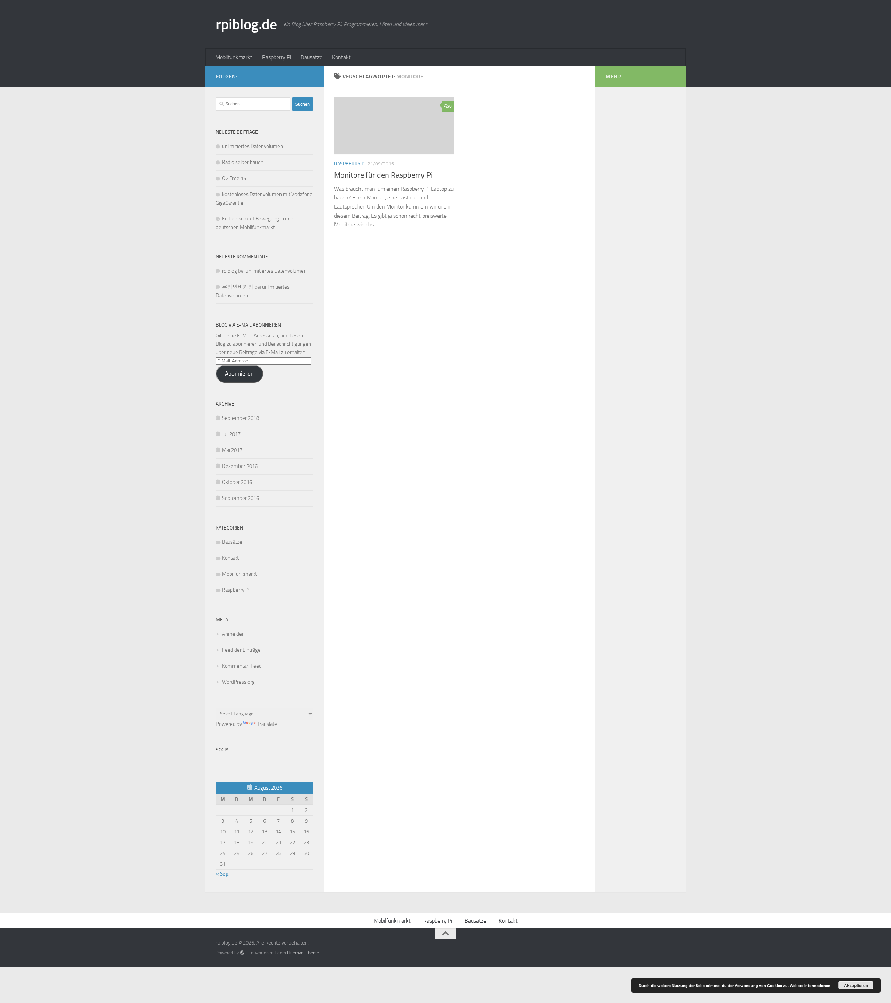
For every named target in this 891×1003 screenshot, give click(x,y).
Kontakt (341, 57)
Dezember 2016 (240, 466)
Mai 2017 (232, 450)
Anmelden (233, 634)
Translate (267, 724)
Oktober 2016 (237, 482)
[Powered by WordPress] (242, 952)
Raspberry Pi (276, 57)
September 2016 (240, 498)
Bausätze (311, 57)
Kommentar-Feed (242, 666)
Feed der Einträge (241, 650)
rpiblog (229, 271)
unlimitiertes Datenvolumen (252, 146)
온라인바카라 (237, 287)
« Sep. (223, 874)
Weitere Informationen (810, 985)
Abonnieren (239, 373)
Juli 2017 (231, 434)
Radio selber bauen (242, 162)
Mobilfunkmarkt (233, 57)
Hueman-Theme (303, 952)
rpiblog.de (246, 24)
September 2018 (240, 418)
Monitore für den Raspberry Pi (383, 175)
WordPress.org (238, 682)
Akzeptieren (856, 985)
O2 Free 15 (234, 178)
